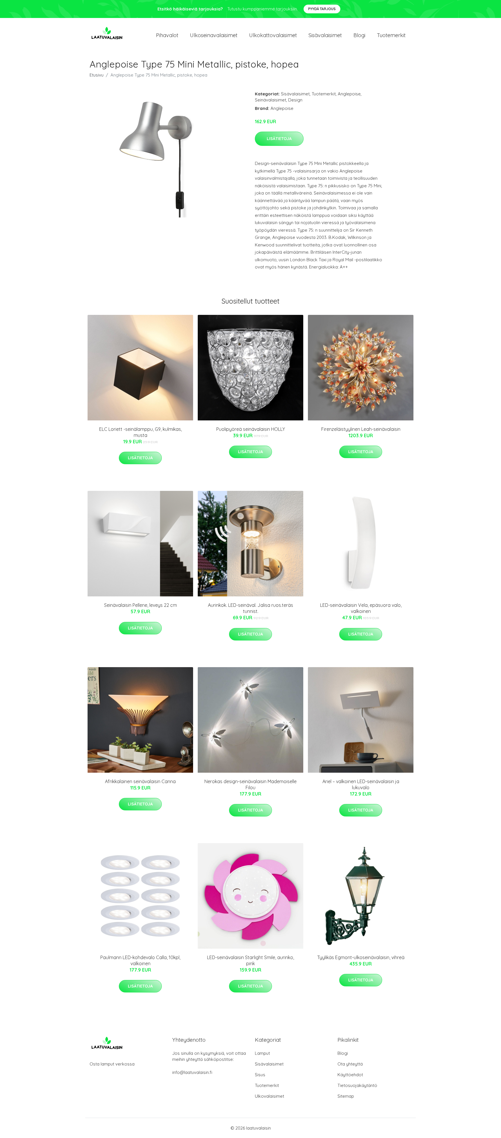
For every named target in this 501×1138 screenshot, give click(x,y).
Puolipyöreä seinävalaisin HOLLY (250, 429)
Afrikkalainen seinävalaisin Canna (140, 781)
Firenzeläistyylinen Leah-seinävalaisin (360, 429)
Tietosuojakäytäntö (357, 1085)
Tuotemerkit (391, 35)
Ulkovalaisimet (269, 1096)
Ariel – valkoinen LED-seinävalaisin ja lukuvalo (360, 784)
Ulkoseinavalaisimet (213, 35)
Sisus (260, 1074)
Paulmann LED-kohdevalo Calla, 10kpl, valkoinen (140, 960)
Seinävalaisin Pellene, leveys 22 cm (140, 605)
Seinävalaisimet (270, 100)
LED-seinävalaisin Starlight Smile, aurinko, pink (250, 960)
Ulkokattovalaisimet (273, 35)
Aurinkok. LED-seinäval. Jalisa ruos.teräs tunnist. (250, 608)
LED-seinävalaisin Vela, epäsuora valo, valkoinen (361, 608)
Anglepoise (349, 94)
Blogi (359, 35)
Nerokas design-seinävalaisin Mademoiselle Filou (250, 784)
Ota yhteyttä (350, 1064)
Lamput (262, 1053)
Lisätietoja (279, 138)
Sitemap (345, 1096)
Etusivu (97, 75)
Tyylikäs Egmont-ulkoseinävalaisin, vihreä (360, 957)
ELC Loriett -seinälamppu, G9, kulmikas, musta (140, 432)
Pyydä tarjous (322, 9)
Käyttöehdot (350, 1074)
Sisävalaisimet (325, 35)
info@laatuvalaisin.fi (192, 1072)
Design (295, 100)
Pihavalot (167, 35)
